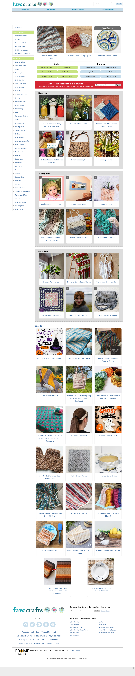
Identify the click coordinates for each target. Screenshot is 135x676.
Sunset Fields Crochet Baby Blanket (108, 514)
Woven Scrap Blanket (79, 513)
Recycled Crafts (20, 46)
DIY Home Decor (67, 76)
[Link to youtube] (53, 624)
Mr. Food (101, 622)
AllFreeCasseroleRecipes (107, 633)
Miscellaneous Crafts (22, 141)
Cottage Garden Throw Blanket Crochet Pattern (50, 514)
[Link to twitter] (32, 624)
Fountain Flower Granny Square (79, 56)
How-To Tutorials (111, 72)
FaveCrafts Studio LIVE (22, 54)
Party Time (18, 163)
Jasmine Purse (106, 204)
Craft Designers (20, 87)
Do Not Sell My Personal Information (32, 636)
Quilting (17, 173)
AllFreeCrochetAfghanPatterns (79, 630)
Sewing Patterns (90, 72)
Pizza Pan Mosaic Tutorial (107, 56)
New (37, 326)
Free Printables (90, 67)
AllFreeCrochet (74, 622)
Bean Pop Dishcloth (49, 551)
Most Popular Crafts (21, 148)
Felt (16, 112)
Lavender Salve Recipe (108, 476)
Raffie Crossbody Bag (79, 160)
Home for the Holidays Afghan (79, 282)
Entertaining (19, 109)
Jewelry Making (20, 130)
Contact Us (45, 632)
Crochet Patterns (47, 76)
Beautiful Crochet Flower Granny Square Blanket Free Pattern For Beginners (49, 438)
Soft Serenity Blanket (50, 396)
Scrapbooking (19, 177)
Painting (17, 155)
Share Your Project (21, 36)
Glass (17, 119)
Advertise (35, 632)
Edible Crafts (19, 105)
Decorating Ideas (20, 102)
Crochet (17, 98)
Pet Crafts (18, 166)
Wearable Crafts (20, 202)
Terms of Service (25, 643)
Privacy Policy (78, 86)
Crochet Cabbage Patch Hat (51, 204)
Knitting (17, 134)
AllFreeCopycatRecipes (106, 627)
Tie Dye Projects (111, 67)
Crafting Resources (21, 50)
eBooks (17, 39)
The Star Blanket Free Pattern (79, 358)
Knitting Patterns (111, 76)
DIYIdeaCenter (74, 633)
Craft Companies (20, 84)
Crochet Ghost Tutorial (108, 436)
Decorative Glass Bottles (79, 124)
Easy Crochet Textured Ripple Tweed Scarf (49, 477)
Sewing (17, 184)
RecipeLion (102, 625)
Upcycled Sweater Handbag (106, 315)
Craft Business (20, 76)
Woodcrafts (19, 209)
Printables (18, 170)
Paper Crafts (19, 159)
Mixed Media (19, 145)
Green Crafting (19, 123)
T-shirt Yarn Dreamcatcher (106, 282)
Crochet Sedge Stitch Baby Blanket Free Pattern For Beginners (57, 591)
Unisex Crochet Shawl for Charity (50, 57)
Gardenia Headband (79, 436)
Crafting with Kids (21, 94)
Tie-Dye (17, 199)
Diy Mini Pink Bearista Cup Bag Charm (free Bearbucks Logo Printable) (79, 398)
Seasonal (18, 181)
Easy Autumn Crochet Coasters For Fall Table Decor (108, 397)
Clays (17, 69)
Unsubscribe (39, 643)
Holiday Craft (19, 127)
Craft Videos (19, 91)
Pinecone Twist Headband (79, 315)
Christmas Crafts (20, 66)
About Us (25, 632)
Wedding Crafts (20, 206)
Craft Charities (19, 80)
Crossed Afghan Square (51, 315)
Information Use (88, 86)
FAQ (54, 632)
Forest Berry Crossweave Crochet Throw (108, 359)
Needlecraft (19, 152)
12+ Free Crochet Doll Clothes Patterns (51, 161)
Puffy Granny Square (79, 476)
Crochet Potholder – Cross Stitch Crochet (106, 125)
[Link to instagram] (46, 624)
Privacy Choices (53, 643)
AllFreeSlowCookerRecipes (108, 630)
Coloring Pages (20, 73)
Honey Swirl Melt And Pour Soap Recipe (79, 552)
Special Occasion (20, 188)
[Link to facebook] (25, 624)
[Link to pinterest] (39, 624)
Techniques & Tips (21, 195)
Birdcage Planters (106, 160)
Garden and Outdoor (21, 116)
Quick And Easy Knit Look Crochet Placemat (101, 589)
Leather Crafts (19, 137)
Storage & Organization (22, 191)
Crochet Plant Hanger (51, 282)
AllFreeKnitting (74, 625)
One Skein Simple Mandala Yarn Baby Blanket (51, 239)
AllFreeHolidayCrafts (76, 627)
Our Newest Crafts (21, 43)
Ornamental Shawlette (106, 238)
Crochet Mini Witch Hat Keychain (49, 358)
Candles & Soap (20, 62)
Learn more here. (76, 650)
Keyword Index (55, 636)
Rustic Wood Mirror (79, 204)
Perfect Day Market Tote (79, 238)
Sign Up (118, 85)
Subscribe (18, 27)
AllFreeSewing (74, 635)
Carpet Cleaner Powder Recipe (108, 551)
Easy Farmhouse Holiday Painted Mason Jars (51, 125)
